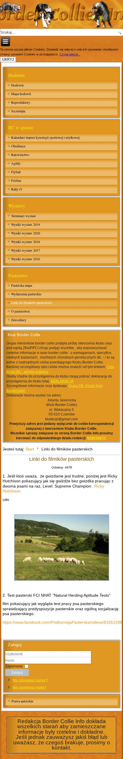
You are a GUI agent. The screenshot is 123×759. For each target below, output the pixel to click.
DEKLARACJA (62, 381)
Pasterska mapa (21, 285)
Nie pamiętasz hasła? (29, 687)
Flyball (16, 171)
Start (29, 449)
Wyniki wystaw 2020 (25, 233)
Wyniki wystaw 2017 (25, 250)
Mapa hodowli (21, 93)
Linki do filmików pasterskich (31, 302)
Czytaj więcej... (69, 54)
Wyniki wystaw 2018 (25, 241)
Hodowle (17, 85)
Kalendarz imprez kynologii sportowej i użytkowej (45, 137)
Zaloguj (17, 673)
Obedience (18, 146)
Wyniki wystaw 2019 (25, 224)
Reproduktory (20, 102)
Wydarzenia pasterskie (26, 294)
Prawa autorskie (22, 701)
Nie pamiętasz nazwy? (30, 680)
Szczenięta (18, 111)
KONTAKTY (96, 438)
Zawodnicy (18, 319)
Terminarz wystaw (23, 215)
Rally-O (16, 189)
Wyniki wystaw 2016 (25, 259)
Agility (16, 163)
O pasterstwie (20, 311)
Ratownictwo (20, 154)
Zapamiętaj (14, 666)
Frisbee (16, 180)
